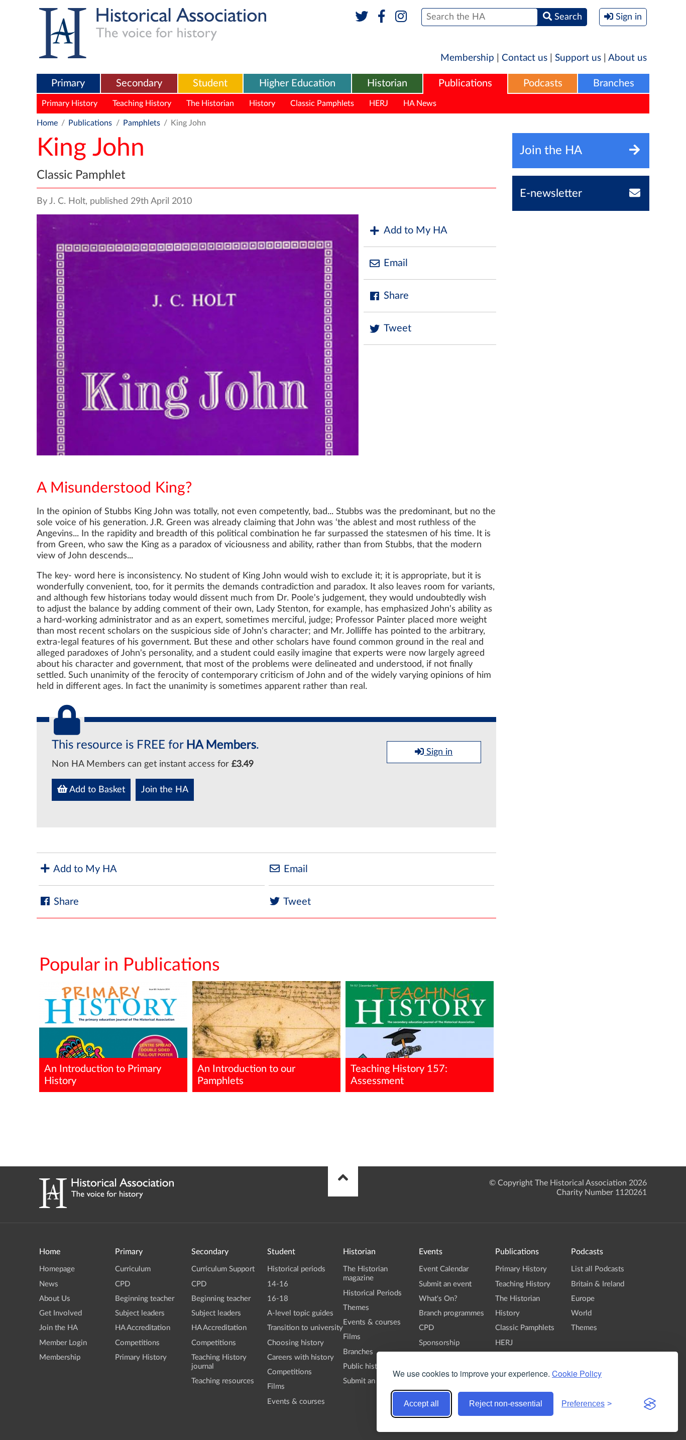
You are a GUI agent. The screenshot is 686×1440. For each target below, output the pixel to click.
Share (396, 296)
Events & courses (296, 1401)
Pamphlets (141, 123)
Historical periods (296, 1269)
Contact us (524, 58)
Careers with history (300, 1357)
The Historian (210, 103)
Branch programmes (451, 1313)
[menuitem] (68, 84)
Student (210, 83)
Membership (467, 58)
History (262, 103)
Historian (387, 83)
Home (47, 123)
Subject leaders (140, 1313)
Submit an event (369, 1381)
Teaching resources (222, 1381)
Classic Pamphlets (322, 103)
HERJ (378, 103)
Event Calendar (444, 1269)
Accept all (421, 1403)
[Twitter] (362, 17)
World (581, 1313)
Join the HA (164, 789)
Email (396, 263)
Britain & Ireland (597, 1284)
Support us (578, 58)
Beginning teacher (144, 1298)
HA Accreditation (142, 1328)
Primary (68, 83)
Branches (613, 83)
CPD (122, 1284)
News (48, 1284)
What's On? (438, 1298)
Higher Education (297, 83)
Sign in (438, 752)
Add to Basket (96, 789)
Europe (583, 1298)
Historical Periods (372, 1293)
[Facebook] (381, 17)
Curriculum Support (223, 1269)
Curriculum (133, 1269)
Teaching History (141, 103)
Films (276, 1386)
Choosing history (295, 1343)
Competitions (137, 1343)
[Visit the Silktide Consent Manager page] (650, 1404)
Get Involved (60, 1313)
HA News (419, 103)
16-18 (277, 1298)
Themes (356, 1307)
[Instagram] (401, 17)
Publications (465, 83)
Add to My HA (415, 230)
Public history (365, 1366)
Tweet (397, 328)
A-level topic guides (300, 1313)
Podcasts (542, 83)
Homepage (57, 1269)
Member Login (63, 1343)
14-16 (277, 1284)
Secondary (139, 83)
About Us (54, 1298)
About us (627, 58)
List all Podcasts (597, 1269)
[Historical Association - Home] (106, 1206)
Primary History (69, 103)
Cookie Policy (577, 1373)
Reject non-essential (505, 1403)
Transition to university (305, 1328)
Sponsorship (439, 1343)
